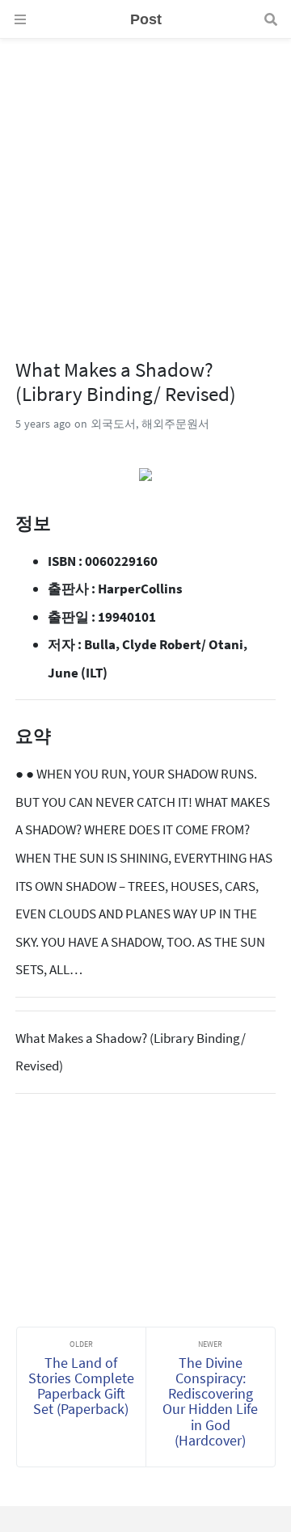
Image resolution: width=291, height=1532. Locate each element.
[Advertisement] (145, 184)
